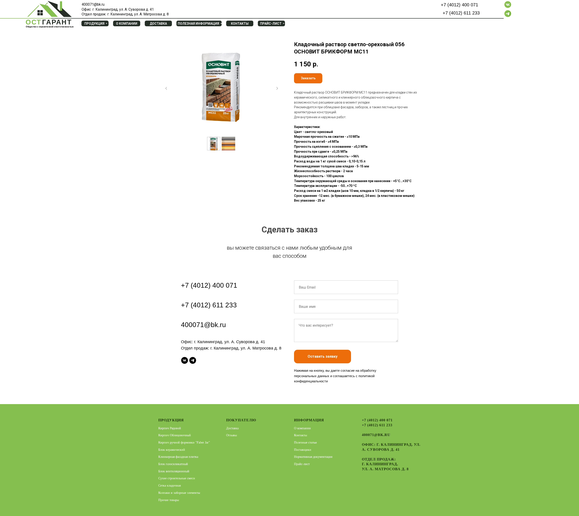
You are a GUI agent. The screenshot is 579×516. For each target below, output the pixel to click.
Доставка (232, 428)
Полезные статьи (305, 442)
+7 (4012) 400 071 (459, 4)
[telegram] (192, 360)
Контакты (300, 435)
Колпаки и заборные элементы (179, 492)
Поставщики (302, 449)
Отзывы (231, 435)
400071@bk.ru (203, 324)
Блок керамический (171, 449)
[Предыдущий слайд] (166, 88)
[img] (49, 10)
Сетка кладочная (169, 485)
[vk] (184, 360)
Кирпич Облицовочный (174, 435)
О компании (302, 428)
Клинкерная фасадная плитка (178, 456)
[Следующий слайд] (277, 88)
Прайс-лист (302, 464)
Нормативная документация (313, 456)
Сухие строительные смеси (176, 478)
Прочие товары (168, 500)
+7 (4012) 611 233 (461, 12)
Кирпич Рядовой (169, 428)
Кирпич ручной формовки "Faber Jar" (184, 442)
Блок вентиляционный (173, 471)
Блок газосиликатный (173, 464)
